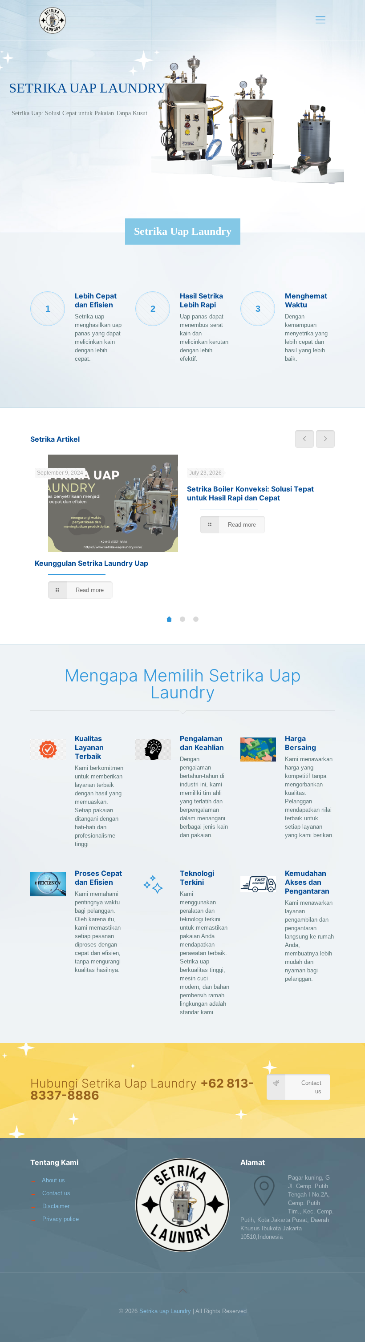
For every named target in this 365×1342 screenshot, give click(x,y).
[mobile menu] (320, 20)
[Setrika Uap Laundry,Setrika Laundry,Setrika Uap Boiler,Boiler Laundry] (52, 20)
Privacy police (60, 1219)
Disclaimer (55, 1206)
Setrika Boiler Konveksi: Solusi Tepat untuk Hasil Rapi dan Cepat (250, 493)
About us (53, 1180)
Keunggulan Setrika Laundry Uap (92, 563)
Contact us (56, 1193)
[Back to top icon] (182, 1291)
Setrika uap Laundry (165, 1311)
